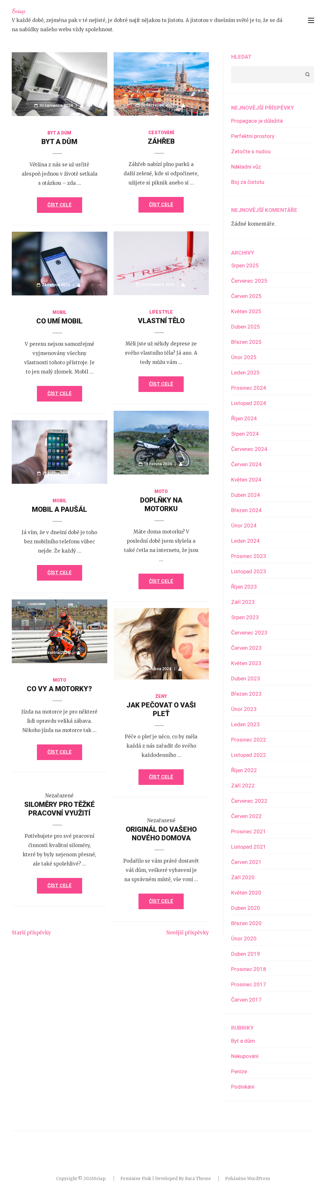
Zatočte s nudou (251, 151)
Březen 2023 (246, 694)
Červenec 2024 (249, 449)
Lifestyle (161, 312)
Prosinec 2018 (248, 969)
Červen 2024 (246, 464)
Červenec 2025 (249, 281)
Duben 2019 (245, 954)
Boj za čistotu (247, 182)
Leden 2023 (245, 724)
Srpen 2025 (245, 265)
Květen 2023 (246, 663)
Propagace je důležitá (257, 121)
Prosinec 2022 (248, 739)
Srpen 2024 (245, 434)
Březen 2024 (246, 510)
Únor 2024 (244, 525)
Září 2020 (243, 877)
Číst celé (59, 205)
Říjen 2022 (244, 770)
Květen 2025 (246, 311)
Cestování (161, 132)
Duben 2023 (245, 678)
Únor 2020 (244, 938)
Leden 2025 (245, 372)
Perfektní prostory (252, 136)
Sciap (18, 11)
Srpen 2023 (245, 617)
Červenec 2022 (249, 801)
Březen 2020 (246, 923)
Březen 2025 (246, 342)
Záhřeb (161, 141)
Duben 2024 (245, 495)
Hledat (241, 57)
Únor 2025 (244, 357)
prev (32, 41)
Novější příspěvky (187, 933)
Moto (161, 491)
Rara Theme (198, 1178)
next (296, 41)
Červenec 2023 (249, 632)
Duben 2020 (245, 908)
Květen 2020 (246, 892)
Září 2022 (243, 785)
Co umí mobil (59, 321)
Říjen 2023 (244, 587)
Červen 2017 (246, 1000)
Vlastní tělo (161, 321)
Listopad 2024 (248, 403)
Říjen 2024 (244, 418)
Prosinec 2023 (248, 556)
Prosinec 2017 (248, 984)
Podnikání (242, 1087)
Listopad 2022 (248, 755)
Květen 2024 (246, 479)
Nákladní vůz (246, 166)
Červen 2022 (246, 816)
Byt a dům (59, 132)
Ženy (161, 696)
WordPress (258, 1178)
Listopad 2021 (248, 847)
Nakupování (245, 1056)
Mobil (60, 312)
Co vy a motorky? (59, 689)
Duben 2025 (245, 326)
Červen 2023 (246, 648)
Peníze (239, 1071)
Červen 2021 (246, 862)
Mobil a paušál (59, 509)
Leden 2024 (245, 541)
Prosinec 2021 (248, 831)
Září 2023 (243, 602)
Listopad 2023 (248, 571)
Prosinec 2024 (248, 388)
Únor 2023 (244, 709)
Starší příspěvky (31, 933)
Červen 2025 (246, 296)
